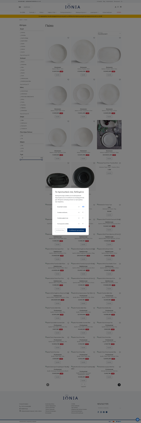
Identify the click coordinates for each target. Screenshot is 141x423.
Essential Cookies (62, 207)
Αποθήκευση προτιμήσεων (76, 230)
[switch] (83, 212)
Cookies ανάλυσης (62, 212)
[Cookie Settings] (137, 419)
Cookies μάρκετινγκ (62, 218)
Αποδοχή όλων (60, 230)
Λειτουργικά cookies (63, 224)
